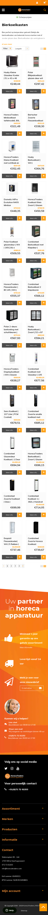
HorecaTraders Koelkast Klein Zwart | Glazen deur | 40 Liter (35, 202)
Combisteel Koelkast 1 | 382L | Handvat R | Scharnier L (35, 499)
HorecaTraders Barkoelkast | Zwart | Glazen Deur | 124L (35, 456)
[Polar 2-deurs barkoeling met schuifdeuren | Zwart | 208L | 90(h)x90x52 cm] (12, 316)
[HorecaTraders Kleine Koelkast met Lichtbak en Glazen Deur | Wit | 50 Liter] (12, 146)
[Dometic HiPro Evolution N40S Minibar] (12, 189)
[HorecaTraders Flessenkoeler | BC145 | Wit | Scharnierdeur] (12, 273)
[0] (44, 3)
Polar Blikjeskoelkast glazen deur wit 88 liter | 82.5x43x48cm (35, 75)
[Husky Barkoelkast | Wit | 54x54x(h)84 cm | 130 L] (36, 146)
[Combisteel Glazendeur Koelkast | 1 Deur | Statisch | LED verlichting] (12, 443)
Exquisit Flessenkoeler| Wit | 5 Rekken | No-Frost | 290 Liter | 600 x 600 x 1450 (11, 541)
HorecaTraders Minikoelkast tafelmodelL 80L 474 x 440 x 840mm (11, 117)
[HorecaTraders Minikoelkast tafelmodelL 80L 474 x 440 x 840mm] (12, 104)
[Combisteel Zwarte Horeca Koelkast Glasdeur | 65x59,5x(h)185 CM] (36, 527)
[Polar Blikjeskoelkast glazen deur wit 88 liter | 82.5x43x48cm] (36, 61)
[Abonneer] (40, 688)
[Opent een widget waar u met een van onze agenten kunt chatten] (10, 910)
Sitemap (24, 911)
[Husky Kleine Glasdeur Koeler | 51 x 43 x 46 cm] (12, 61)
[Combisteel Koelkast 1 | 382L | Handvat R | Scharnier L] (36, 485)
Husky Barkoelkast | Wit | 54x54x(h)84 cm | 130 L (36, 160)
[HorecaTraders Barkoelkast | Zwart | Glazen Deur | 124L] (36, 443)
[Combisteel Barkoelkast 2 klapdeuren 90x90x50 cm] (36, 273)
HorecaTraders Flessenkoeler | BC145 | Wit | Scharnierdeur (11, 287)
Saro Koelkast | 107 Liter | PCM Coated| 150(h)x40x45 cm (11, 414)
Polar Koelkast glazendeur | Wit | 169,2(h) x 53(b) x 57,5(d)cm (12, 244)
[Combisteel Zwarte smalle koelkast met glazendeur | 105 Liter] (36, 400)
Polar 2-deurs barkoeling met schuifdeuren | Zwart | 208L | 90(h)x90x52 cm (12, 329)
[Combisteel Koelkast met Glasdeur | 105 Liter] (36, 358)
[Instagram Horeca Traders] (12, 768)
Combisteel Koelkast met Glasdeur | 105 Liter (35, 372)
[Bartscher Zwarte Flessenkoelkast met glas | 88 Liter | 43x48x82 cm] (36, 104)
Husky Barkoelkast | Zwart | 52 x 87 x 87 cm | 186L (35, 329)
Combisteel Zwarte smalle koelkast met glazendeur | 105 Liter (36, 414)
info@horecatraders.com (12, 869)
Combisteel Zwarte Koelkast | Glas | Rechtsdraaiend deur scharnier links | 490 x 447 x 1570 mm (12, 499)
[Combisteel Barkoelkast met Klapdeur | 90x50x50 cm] (36, 231)
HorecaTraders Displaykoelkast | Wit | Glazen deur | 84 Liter (11, 372)
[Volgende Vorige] (23, 566)
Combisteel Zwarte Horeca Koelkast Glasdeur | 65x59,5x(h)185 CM (36, 541)
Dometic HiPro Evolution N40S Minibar (11, 202)
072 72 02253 (7, 865)
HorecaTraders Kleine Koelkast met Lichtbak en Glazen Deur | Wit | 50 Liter (11, 160)
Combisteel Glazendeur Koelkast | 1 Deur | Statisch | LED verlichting (12, 456)
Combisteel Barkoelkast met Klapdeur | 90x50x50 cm (36, 244)
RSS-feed (39, 906)
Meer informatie (26, 647)
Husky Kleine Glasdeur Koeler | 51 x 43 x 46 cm (11, 75)
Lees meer (7, 44)
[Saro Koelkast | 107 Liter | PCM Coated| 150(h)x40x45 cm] (12, 400)
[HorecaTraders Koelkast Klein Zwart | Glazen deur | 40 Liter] (36, 189)
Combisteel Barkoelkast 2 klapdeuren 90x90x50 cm (34, 287)
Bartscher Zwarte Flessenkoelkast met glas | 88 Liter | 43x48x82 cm (36, 117)
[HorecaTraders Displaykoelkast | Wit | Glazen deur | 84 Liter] (12, 358)
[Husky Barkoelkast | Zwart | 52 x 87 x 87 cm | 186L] (36, 316)
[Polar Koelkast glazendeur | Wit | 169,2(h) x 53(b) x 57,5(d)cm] (12, 231)
